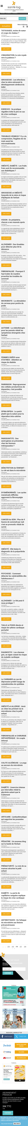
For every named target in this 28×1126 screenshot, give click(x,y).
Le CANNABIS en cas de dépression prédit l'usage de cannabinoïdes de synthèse (13, 681)
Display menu (2, 5)
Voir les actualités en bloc (27, 26)
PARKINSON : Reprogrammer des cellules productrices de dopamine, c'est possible (13, 386)
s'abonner (8, 1113)
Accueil (3, 13)
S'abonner (8, 973)
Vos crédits (21, 1052)
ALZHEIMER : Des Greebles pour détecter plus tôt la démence (12, 246)
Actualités (8, 13)
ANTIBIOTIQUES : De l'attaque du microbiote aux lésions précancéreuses (13, 922)
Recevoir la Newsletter (14, 1032)
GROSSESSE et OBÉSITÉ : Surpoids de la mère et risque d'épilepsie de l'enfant (13, 195)
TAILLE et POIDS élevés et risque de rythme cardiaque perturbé (12, 627)
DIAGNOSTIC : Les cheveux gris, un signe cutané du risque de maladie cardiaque (14, 654)
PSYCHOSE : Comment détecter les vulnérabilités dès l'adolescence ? (13, 576)
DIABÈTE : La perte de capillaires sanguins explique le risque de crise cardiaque (13, 895)
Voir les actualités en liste (23, 26)
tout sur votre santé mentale (21, 1045)
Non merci (17, 1123)
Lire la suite (6, 49)
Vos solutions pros (21, 1058)
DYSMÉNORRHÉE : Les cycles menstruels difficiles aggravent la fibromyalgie (13, 495)
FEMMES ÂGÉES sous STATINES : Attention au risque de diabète (11, 359)
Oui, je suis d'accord (6, 1123)
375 (13, 946)
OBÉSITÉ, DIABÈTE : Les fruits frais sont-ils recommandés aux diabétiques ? (14, 168)
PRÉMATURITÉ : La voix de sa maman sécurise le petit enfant (13, 868)
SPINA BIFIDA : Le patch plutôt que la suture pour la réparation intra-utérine (12, 413)
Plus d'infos (15, 1120)
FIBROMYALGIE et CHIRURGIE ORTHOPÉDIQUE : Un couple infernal (13, 738)
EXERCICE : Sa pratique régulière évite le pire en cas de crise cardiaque (13, 111)
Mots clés (3, 18)
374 (9, 946)
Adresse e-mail (6, 966)
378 (25, 946)
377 (21, 946)
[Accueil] (14, 3)
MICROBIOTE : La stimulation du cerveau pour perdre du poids (13, 303)
